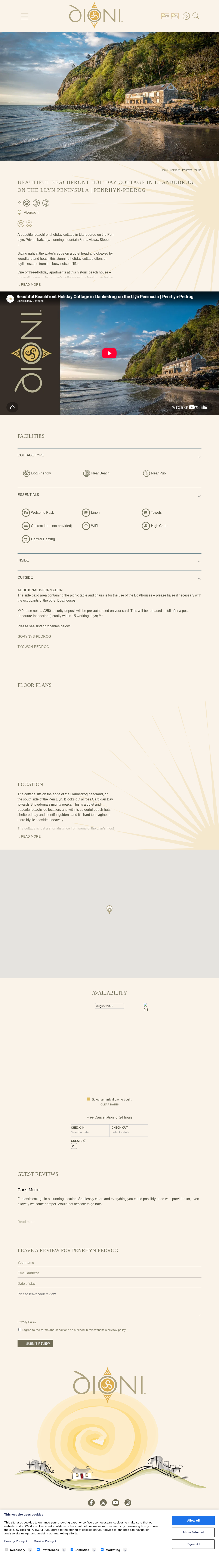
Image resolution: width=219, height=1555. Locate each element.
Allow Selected (193, 1532)
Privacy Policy (27, 1322)
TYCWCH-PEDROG (33, 647)
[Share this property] (29, 224)
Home (164, 170)
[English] (166, 16)
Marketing (113, 1550)
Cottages (175, 170)
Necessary (17, 1550)
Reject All (193, 1544)
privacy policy (117, 1330)
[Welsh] (176, 16)
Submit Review (38, 1343)
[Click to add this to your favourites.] (21, 223)
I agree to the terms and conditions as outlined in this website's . (74, 1330)
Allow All (193, 1520)
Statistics (82, 1550)
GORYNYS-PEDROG (34, 636)
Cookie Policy (45, 1541)
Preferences (50, 1550)
